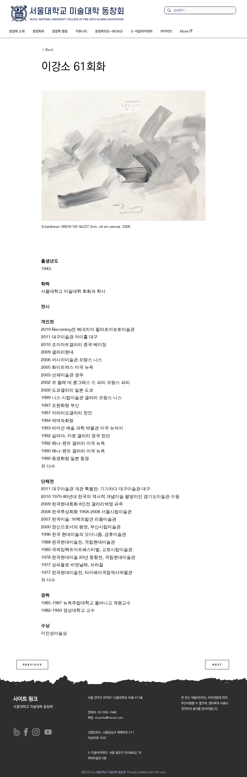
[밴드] (17, 732)
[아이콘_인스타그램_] (37, 732)
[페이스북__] (27, 732)
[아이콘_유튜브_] (47, 732)
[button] (16, 31)
